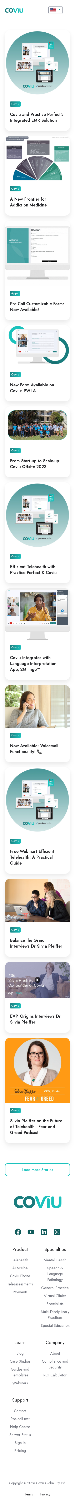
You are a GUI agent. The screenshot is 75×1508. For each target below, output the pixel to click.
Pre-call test (20, 1419)
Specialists (55, 1304)
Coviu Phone (20, 1276)
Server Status (20, 1435)
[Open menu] (68, 10)
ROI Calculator (55, 1375)
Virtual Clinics (55, 1296)
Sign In (20, 1442)
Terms (29, 1494)
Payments (20, 1292)
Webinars (20, 1383)
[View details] (18, 1232)
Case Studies (20, 1361)
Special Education (55, 1325)
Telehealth (20, 1260)
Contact (20, 1411)
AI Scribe (20, 1268)
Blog (20, 1353)
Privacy (45, 1494)
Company (55, 1342)
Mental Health (55, 1260)
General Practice (55, 1288)
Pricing (20, 1450)
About (55, 1353)
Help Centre (20, 1427)
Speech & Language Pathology (55, 1274)
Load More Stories (37, 1169)
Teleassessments (20, 1284)
